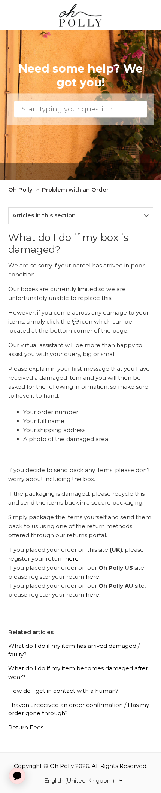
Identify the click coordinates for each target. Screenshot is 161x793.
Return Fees (25, 727)
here (92, 576)
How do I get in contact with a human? (63, 690)
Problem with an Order (75, 189)
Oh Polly (20, 189)
